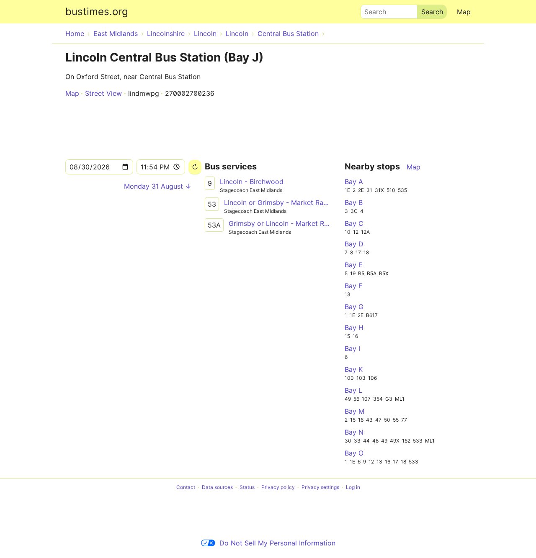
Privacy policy (278, 487)
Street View (103, 93)
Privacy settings (320, 487)
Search (371, 9)
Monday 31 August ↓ (157, 186)
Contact (185, 487)
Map (464, 12)
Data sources (217, 487)
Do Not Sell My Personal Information (277, 543)
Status (247, 487)
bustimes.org (96, 11)
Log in (353, 487)
